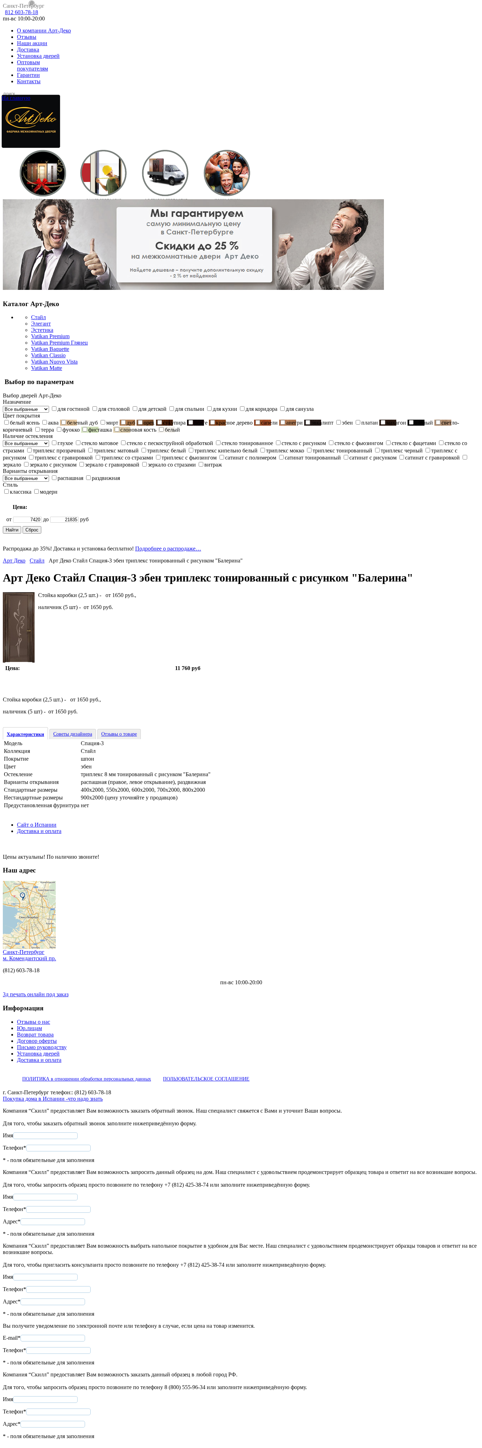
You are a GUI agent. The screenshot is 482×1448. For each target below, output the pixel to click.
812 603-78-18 (21, 12)
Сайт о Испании (36, 825)
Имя (8, 1135)
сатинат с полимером (250, 458)
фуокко (71, 430)
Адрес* (11, 1221)
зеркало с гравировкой (112, 465)
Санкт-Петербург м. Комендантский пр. (29, 955)
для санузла (300, 409)
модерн (49, 492)
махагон (396, 423)
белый (172, 430)
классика (20, 492)
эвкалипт (322, 423)
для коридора (261, 409)
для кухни (225, 409)
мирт (112, 423)
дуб (131, 423)
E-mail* (11, 1338)
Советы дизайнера (72, 734)
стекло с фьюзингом (359, 443)
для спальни (189, 409)
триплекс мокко (285, 451)
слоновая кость (138, 430)
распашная (70, 478)
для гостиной (74, 409)
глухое (65, 443)
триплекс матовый (116, 451)
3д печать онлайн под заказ (35, 994)
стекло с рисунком (304, 443)
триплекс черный (402, 451)
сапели (269, 423)
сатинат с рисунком (373, 458)
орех (149, 423)
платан (369, 423)
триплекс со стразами (127, 458)
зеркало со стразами (172, 465)
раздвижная (106, 478)
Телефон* (14, 1148)
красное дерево (234, 423)
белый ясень (25, 423)
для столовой (114, 409)
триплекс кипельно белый (226, 451)
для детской (152, 409)
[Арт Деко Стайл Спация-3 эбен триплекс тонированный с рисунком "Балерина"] (19, 661)
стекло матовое (100, 443)
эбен (347, 423)
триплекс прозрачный (59, 451)
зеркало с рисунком (53, 465)
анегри (294, 423)
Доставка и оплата (39, 831)
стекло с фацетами (414, 443)
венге (200, 423)
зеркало (12, 465)
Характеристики (25, 734)
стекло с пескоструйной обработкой (170, 443)
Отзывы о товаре (119, 734)
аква (53, 423)
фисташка (100, 430)
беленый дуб (82, 423)
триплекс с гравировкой (64, 458)
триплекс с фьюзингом (189, 458)
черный (424, 423)
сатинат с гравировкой (432, 458)
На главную (16, 98)
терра (47, 430)
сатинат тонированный (313, 458)
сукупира (174, 423)
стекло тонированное (247, 443)
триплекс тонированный (342, 451)
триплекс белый (166, 451)
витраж (213, 465)
